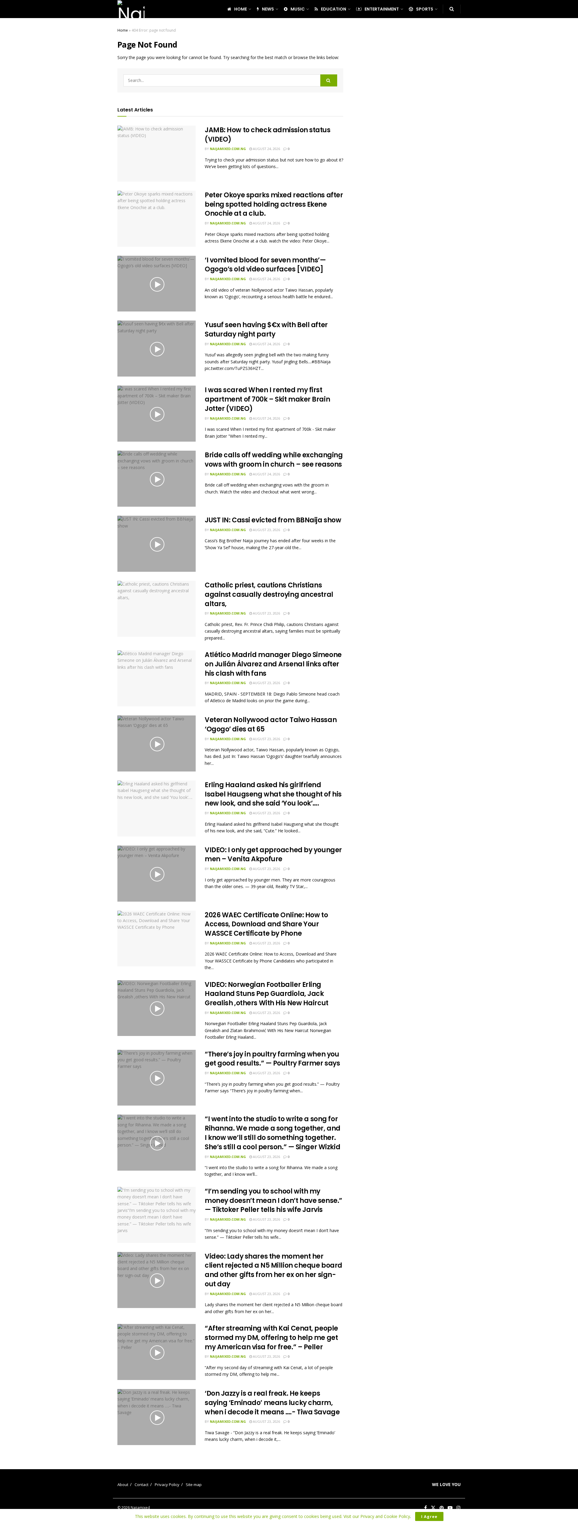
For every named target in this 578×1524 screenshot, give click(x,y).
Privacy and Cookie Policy (385, 1516)
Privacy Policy (167, 1484)
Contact (141, 1484)
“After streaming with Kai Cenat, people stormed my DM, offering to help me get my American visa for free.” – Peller (271, 1338)
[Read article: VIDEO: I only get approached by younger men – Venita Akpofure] (156, 874)
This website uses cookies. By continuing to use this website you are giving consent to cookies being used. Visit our (247, 1516)
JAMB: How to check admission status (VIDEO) (268, 134)
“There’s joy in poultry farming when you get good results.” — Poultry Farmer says (272, 1059)
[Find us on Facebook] (425, 1507)
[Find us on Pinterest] (442, 1507)
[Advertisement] (409, 117)
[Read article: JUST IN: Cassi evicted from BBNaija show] (156, 544)
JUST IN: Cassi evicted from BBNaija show (273, 520)
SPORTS (424, 9)
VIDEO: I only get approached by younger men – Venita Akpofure (273, 854)
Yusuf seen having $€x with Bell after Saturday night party (266, 329)
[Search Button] (451, 9)
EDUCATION (333, 9)
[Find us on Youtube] (450, 1507)
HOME (240, 9)
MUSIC (298, 9)
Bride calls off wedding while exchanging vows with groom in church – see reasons (274, 459)
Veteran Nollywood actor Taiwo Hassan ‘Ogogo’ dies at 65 (271, 724)
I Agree (429, 1516)
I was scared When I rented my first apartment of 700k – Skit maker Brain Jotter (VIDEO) (267, 399)
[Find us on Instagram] (458, 1507)
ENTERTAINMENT (382, 9)
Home (122, 30)
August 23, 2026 (266, 529)
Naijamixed (140, 1507)
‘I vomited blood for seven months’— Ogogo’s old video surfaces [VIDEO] (265, 264)
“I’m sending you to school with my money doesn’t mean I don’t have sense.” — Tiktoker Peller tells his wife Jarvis (273, 1201)
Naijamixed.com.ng (228, 148)
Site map (194, 1484)
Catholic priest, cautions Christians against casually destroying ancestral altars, (269, 594)
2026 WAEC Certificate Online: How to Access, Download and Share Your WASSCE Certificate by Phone (266, 924)
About (122, 1484)
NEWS (268, 9)
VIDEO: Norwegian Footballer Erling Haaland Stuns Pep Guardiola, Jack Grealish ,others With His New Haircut (266, 994)
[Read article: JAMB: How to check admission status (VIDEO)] (156, 154)
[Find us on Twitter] (433, 1507)
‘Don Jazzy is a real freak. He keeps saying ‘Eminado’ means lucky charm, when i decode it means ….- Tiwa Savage (272, 1403)
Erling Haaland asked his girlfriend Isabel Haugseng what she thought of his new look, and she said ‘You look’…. (273, 794)
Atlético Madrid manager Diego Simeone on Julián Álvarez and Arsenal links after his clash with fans (273, 664)
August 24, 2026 (266, 148)
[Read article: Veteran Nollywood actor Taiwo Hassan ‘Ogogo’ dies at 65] (156, 743)
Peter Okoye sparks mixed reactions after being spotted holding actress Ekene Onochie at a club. (274, 204)
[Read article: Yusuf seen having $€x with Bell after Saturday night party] (156, 349)
